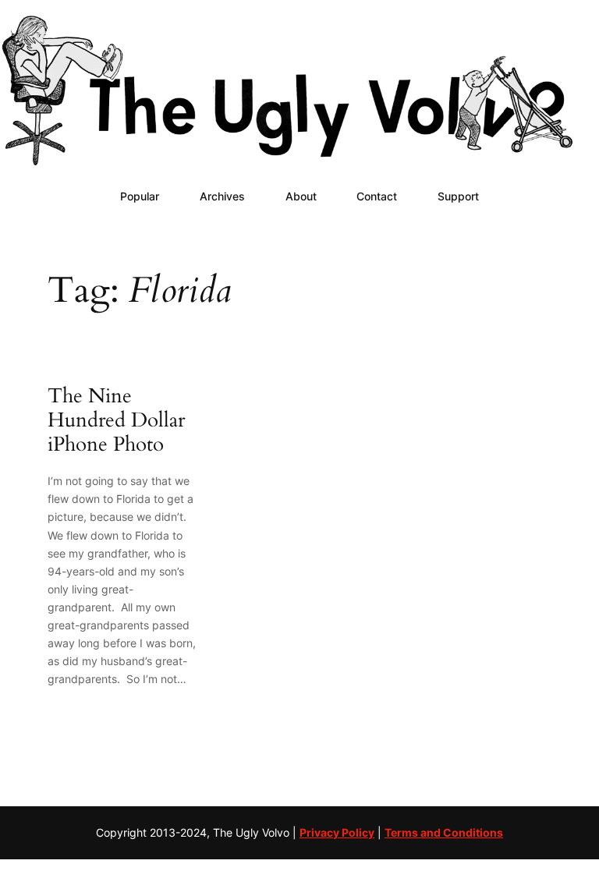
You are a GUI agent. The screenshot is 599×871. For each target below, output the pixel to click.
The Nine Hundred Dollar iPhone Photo (116, 420)
